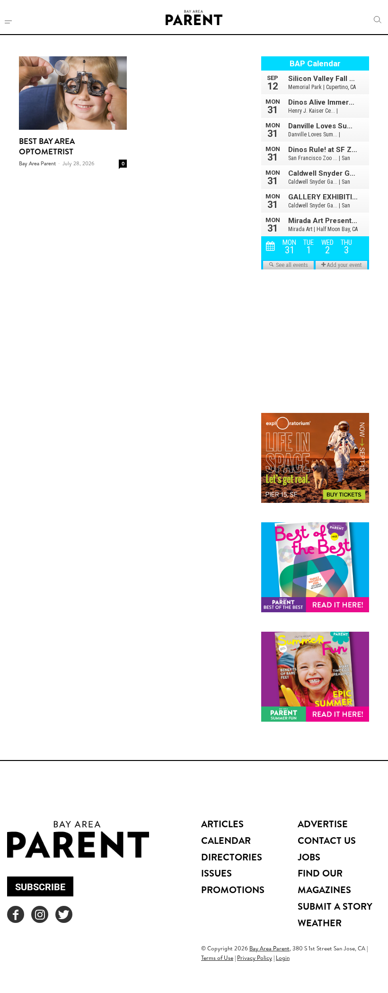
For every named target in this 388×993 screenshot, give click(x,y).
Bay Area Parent (37, 163)
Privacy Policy (254, 958)
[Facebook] (15, 914)
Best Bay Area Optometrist (47, 146)
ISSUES (216, 873)
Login (283, 958)
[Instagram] (39, 914)
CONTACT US (327, 840)
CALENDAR (226, 840)
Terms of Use (217, 958)
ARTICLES (222, 823)
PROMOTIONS (233, 889)
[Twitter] (63, 914)
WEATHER (320, 922)
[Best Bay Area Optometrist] (73, 93)
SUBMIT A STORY (335, 906)
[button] (377, 20)
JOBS (309, 856)
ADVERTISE (323, 823)
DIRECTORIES (231, 856)
